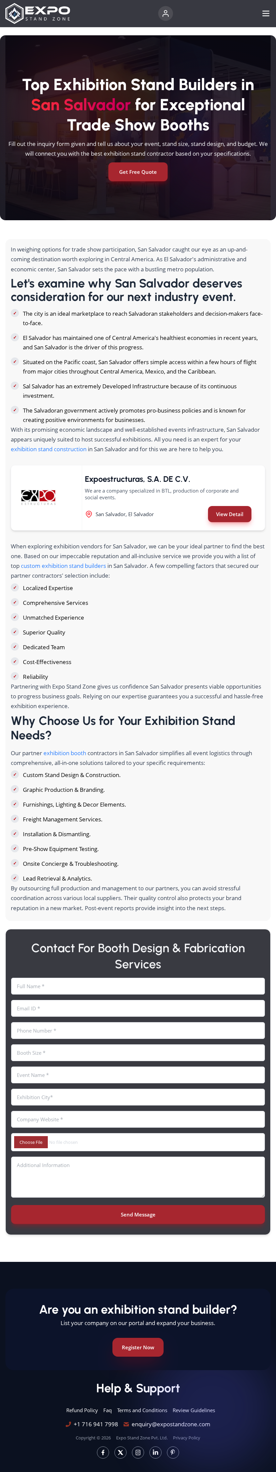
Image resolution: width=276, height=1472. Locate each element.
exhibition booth (64, 753)
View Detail (229, 514)
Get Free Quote (138, 171)
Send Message (138, 1214)
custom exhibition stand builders (63, 566)
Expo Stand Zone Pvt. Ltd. (142, 1438)
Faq (107, 1410)
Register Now (138, 1347)
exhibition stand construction (49, 449)
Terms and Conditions (142, 1410)
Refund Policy (82, 1410)
